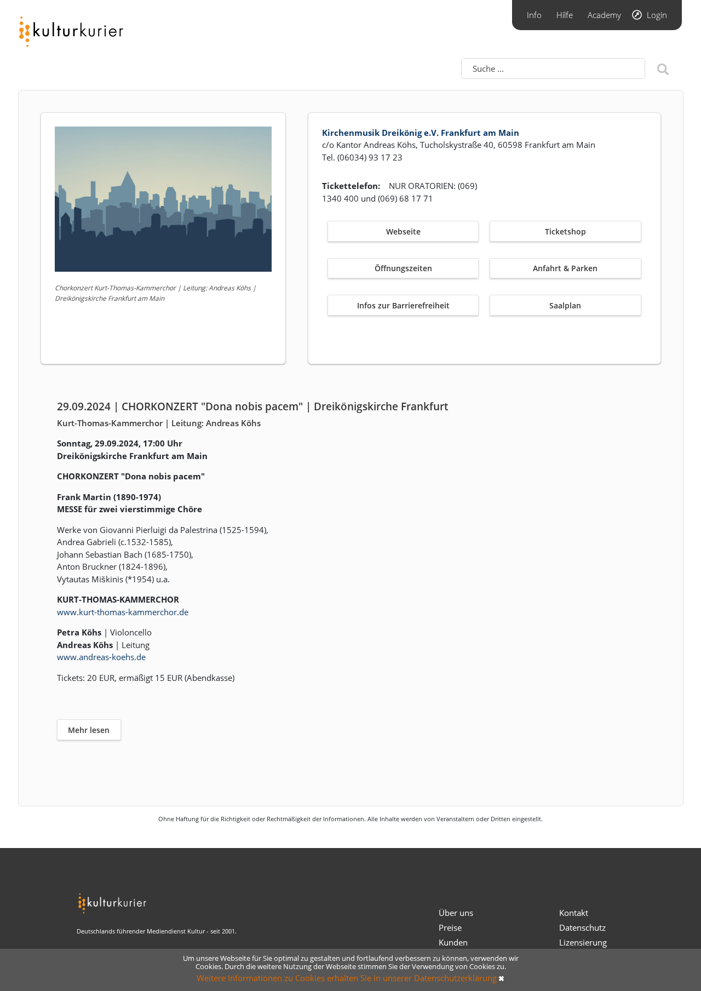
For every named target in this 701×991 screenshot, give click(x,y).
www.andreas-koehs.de (101, 656)
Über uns (456, 912)
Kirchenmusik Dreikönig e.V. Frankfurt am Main (420, 132)
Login (657, 14)
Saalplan (565, 305)
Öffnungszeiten (403, 268)
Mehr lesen (89, 730)
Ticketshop (565, 231)
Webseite (403, 231)
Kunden (453, 942)
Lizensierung (583, 942)
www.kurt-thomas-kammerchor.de (122, 611)
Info (534, 14)
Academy (604, 14)
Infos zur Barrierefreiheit (403, 305)
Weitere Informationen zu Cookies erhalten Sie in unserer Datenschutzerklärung (347, 977)
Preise (450, 927)
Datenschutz (582, 927)
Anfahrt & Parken (565, 268)
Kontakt (573, 912)
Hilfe (564, 14)
